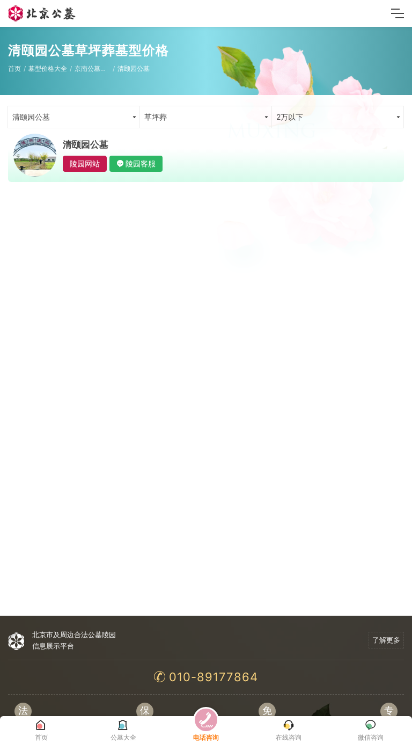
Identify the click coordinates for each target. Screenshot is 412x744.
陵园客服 (141, 163)
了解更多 (386, 640)
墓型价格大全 (47, 68)
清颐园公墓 (133, 68)
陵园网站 (85, 163)
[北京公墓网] (42, 13)
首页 (14, 68)
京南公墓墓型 (94, 68)
